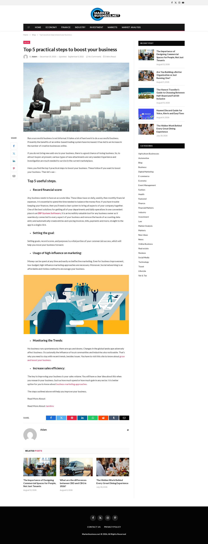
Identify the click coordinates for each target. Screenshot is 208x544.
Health (141, 194)
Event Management (147, 185)
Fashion (141, 190)
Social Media (143, 257)
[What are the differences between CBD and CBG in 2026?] (76, 467)
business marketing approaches (71, 384)
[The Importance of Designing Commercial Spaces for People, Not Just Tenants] (39, 467)
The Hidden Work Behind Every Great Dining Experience (112, 481)
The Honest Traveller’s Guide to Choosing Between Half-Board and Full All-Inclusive (170, 94)
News (140, 239)
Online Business (145, 244)
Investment (96, 27)
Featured (142, 199)
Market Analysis (131, 27)
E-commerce (143, 176)
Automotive (143, 158)
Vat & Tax (142, 275)
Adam (34, 56)
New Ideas (143, 235)
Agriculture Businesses (148, 153)
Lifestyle (142, 271)
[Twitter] (14, 153)
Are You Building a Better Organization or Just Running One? (169, 75)
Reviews (142, 253)
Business (142, 167)
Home (38, 27)
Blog (26, 42)
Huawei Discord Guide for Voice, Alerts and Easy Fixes (170, 112)
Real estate (143, 248)
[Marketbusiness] (104, 14)
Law (140, 221)
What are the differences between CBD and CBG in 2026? (73, 483)
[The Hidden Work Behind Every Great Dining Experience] (112, 467)
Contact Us (94, 527)
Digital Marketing (146, 171)
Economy (51, 27)
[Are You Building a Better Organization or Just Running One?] (146, 75)
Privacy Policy (112, 527)
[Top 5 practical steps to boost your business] (76, 97)
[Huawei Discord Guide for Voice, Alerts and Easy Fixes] (146, 114)
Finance (65, 27)
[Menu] (29, 27)
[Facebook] (14, 146)
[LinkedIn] (14, 161)
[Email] (14, 176)
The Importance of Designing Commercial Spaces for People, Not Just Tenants (39, 483)
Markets (112, 27)
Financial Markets (146, 208)
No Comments (95, 56)
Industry (80, 27)
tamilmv (50, 406)
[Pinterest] (14, 168)
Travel (141, 266)
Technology (143, 262)
